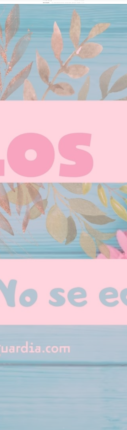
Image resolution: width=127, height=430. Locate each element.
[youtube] (46, 0)
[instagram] (47, 0)
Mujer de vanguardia (46, 2)
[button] (83, 2)
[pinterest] (45, 0)
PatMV (63, 240)
